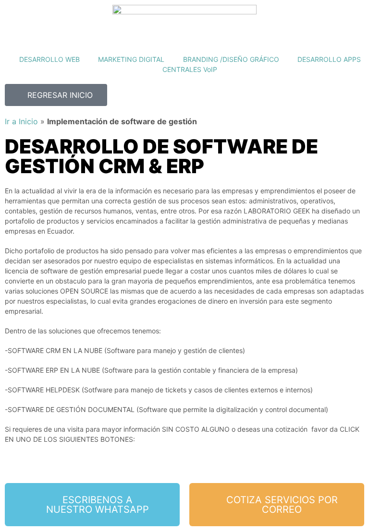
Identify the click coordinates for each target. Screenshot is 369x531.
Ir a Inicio (21, 121)
